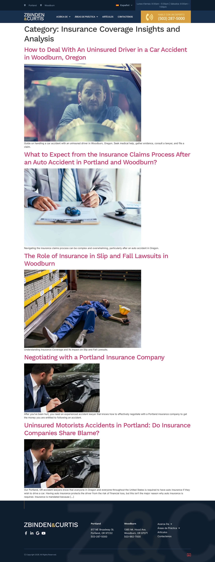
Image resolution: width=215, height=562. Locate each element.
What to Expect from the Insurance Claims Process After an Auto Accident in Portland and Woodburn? (107, 158)
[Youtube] (43, 533)
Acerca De (62, 16)
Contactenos (125, 16)
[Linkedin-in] (31, 533)
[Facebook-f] (26, 533)
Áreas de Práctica (85, 16)
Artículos (107, 16)
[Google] (37, 533)
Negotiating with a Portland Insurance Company (94, 357)
